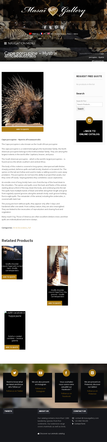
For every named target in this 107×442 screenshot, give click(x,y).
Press (69, 34)
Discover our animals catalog (52, 433)
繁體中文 (35, 34)
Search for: (81, 101)
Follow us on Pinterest (92, 392)
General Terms (59, 34)
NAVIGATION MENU (21, 43)
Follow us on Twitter (14, 391)
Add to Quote (22, 129)
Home (82, 53)
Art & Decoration (92, 53)
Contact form (79, 423)
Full (29, 227)
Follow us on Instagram (40, 389)
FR (44, 34)
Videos (75, 34)
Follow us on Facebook (66, 394)
